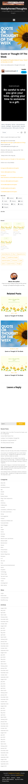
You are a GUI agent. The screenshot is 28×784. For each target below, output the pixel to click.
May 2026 (3, 610)
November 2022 (4, 699)
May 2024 (3, 659)
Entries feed (3, 595)
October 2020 (4, 755)
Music (2, 547)
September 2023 (4, 677)
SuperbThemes (20, 775)
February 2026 (4, 617)
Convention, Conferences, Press (8, 509)
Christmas (3, 503)
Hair (2, 527)
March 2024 (3, 663)
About (8, 777)
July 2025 (3, 628)
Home (3, 777)
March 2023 (3, 690)
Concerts (3, 507)
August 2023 (4, 679)
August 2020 (4, 759)
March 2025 (3, 637)
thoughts (19, 263)
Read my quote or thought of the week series (13, 159)
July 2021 (3, 735)
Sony (2, 563)
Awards (2, 491)
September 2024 (4, 650)
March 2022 (3, 717)
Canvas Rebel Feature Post (7, 436)
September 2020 (4, 757)
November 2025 (4, 621)
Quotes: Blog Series (6, 254)
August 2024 (4, 652)
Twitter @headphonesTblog (8, 172)
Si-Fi (2, 558)
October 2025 (4, 623)
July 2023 (3, 681)
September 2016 (4, 764)
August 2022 (4, 706)
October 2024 (4, 648)
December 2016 (4, 761)
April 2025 (3, 635)
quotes (3, 263)
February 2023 (4, 692)
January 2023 (4, 695)
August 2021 (4, 732)
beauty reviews (4, 496)
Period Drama (4, 549)
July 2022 (3, 708)
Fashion (2, 518)
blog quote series (21, 254)
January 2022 (4, 721)
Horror (2, 531)
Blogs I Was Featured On (6, 498)
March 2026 (3, 615)
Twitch (2, 580)
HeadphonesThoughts (14, 8)
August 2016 (4, 766)
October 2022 (4, 701)
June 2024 (3, 657)
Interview (3, 534)
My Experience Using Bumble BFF (8, 440)
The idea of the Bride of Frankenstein (18, 450)
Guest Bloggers (4, 525)
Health (2, 529)
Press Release (4, 552)
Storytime (3, 569)
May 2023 (3, 686)
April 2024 (3, 661)
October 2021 (4, 728)
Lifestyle (3, 536)
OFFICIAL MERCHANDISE (8, 779)
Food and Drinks (4, 523)
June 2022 (3, 710)
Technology (3, 572)
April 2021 (3, 741)
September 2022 (4, 703)
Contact (13, 777)
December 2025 (4, 619)
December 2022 (4, 697)
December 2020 (4, 750)
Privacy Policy (5, 781)
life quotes (14, 260)
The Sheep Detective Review (7, 442)
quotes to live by (11, 263)
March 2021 (3, 744)
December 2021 (4, 724)
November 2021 (4, 726)
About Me (3, 483)
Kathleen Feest (4, 450)
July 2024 (3, 655)
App (2, 489)
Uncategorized (4, 583)
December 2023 (4, 670)
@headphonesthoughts (7, 142)
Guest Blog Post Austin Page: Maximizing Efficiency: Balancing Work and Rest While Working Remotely (14, 468)
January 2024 (4, 668)
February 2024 (4, 666)
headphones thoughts (13, 257)
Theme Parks (4, 574)
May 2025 (3, 632)
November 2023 (4, 672)
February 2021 (4, 746)
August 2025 (4, 626)
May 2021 (3, 739)
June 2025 (3, 630)
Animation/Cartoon (5, 487)
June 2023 (3, 683)
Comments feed (4, 597)
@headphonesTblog (20, 142)
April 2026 (3, 612)
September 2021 (4, 730)
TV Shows (3, 578)
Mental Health (4, 540)
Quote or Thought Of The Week (14, 316)
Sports (2, 567)
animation (3, 485)
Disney (2, 514)
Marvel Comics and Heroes (7, 538)
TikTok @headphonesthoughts (9, 184)
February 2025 (4, 639)
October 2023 (4, 675)
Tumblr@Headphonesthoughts (9, 191)
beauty (2, 494)
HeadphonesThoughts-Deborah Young (12, 60)
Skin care (3, 560)
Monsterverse (4, 543)
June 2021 (3, 737)
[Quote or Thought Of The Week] (6, 225)
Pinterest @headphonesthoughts (9, 181)
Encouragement (4, 516)
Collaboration (4, 505)
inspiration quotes (6, 260)
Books (2, 500)
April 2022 (3, 715)
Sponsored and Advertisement (8, 565)
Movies (2, 545)
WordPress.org (4, 600)
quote (21, 260)
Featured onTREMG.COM (6, 520)
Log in (2, 593)
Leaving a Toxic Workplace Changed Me (10, 438)
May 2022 (3, 712)
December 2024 (4, 643)
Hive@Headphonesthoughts (8, 188)
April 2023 (3, 688)
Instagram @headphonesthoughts (10, 168)
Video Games (4, 585)
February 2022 (4, 719)
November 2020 (4, 752)
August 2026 (4, 608)
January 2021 (4, 748)
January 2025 (4, 641)
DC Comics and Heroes (6, 511)
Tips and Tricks (4, 576)
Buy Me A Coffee (19, 779)
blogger (3, 257)
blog (14, 254)
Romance (3, 556)
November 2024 (4, 646)
